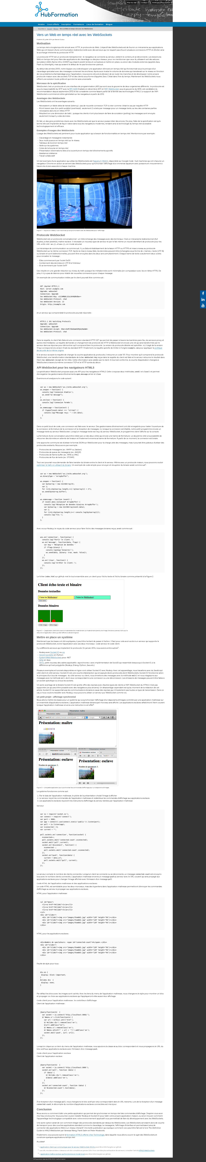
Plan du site (131, 3)
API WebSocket (112, 89)
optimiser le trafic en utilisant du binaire (54, 465)
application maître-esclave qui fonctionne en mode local (63, 1154)
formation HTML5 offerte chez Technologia (85, 1135)
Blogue (109, 24)
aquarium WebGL (101, 161)
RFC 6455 (73, 89)
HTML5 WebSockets (146, 1150)
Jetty (41, 660)
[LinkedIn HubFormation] (203, 299)
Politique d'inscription (161, 3)
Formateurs (78, 24)
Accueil (49, 29)
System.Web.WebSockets (50, 658)
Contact (144, 3)
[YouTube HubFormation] (203, 305)
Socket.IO (54, 652)
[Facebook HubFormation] (203, 293)
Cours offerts (53, 24)
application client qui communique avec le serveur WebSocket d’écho (67, 1147)
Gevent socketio (46, 655)
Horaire (41, 24)
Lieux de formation (94, 24)
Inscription (66, 24)
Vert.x (41, 663)
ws (63, 652)
